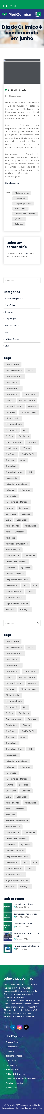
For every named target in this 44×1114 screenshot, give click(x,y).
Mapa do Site (11, 1087)
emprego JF (11, 430)
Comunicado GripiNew (24, 904)
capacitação (12, 382)
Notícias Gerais (12, 183)
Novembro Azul (13, 549)
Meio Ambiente (12, 325)
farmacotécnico (13, 442)
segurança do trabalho (17, 603)
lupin (8, 520)
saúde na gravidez (14, 597)
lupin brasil (22, 520)
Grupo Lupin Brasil (23, 203)
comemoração (13, 388)
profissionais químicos (25, 213)
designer (32, 406)
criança (9, 400)
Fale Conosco (11, 1065)
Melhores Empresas (15, 531)
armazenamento (14, 370)
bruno (30, 370)
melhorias (10, 538)
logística (26, 514)
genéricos (10, 454)
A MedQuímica (12, 1042)
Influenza (10, 490)
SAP (35, 585)
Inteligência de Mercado (17, 502)
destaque (10, 412)
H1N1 (30, 472)
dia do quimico (22, 193)
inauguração (11, 478)
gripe (22, 460)
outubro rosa (12, 555)
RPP (25, 585)
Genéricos (9, 312)
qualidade (10, 567)
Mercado (9, 332)
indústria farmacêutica (16, 484)
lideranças (11, 514)
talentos (19, 224)
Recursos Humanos (15, 573)
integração (11, 496)
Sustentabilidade (13, 1046)
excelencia (24, 436)
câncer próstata (27, 400)
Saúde (8, 346)
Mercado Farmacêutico (17, 544)
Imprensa (10, 1051)
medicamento (12, 526)
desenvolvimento (14, 406)
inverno (9, 508)
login (27, 253)
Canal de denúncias (14, 1083)
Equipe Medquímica (14, 298)
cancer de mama (14, 376)
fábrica (26, 448)
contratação (12, 394)
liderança (23, 508)
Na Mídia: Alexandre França (26, 946)
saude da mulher (13, 591)
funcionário (11, 448)
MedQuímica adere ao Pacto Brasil (27, 935)
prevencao (30, 555)
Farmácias (10, 305)
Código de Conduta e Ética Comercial (22, 1078)
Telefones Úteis (13, 1069)
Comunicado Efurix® (23, 923)
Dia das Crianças (28, 412)
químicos (19, 219)
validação (24, 609)
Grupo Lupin (20, 198)
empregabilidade (14, 424)
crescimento (30, 394)
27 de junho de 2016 (17, 90)
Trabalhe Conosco (14, 1056)
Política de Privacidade (15, 1074)
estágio (9, 436)
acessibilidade (12, 364)
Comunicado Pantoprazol (25, 914)
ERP (25, 430)
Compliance (11, 1060)
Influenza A (25, 490)
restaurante (11, 585)
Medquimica (20, 208)
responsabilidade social (17, 579)
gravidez (10, 460)
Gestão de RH (28, 454)
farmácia (32, 442)
